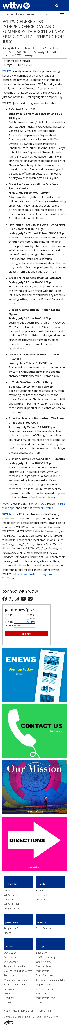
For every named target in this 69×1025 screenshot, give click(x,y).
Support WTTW (43, 952)
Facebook (21, 574)
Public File (44, 1010)
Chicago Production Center (18, 970)
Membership (42, 970)
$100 (10, 618)
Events (41, 922)
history (20, 14)
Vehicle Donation (45, 989)
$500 (32, 621)
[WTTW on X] (11, 599)
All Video (40, 890)
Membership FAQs (45, 997)
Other (8, 625)
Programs (11, 922)
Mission (10, 14)
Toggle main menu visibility (65, 6)
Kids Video (41, 894)
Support (42, 946)
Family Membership (46, 975)
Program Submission (15, 966)
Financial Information (15, 984)
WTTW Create (11, 899)
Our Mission (10, 952)
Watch (41, 884)
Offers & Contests (45, 961)
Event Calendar (44, 928)
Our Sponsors (11, 961)
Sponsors (45, 14)
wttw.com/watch (43, 508)
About (9, 946)
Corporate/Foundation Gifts (50, 979)
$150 (32, 618)
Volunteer (9, 993)
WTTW (6, 71)
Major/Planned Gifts (46, 984)
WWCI (56, 1016)
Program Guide (12, 908)
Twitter (33, 574)
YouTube (8, 578)
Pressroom (32, 14)
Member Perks (43, 966)
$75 (32, 614)
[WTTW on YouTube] (24, 599)
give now (26, 633)
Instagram (45, 574)
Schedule (11, 884)
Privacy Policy (10, 1010)
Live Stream (42, 899)
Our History (10, 957)
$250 (10, 621)
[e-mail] (30, 599)
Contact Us (10, 1002)
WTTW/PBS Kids (12, 904)
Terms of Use (28, 1010)
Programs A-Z (11, 928)
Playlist (7, 932)
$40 (10, 614)
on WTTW (37, 503)
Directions (9, 997)
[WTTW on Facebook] (5, 599)
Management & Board (15, 979)
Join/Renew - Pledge (46, 957)
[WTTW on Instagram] (17, 599)
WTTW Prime (10, 894)
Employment (10, 989)
